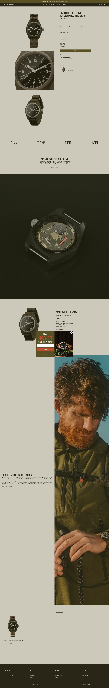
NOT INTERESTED (45, 354)
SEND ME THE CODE (45, 349)
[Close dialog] (71, 332)
